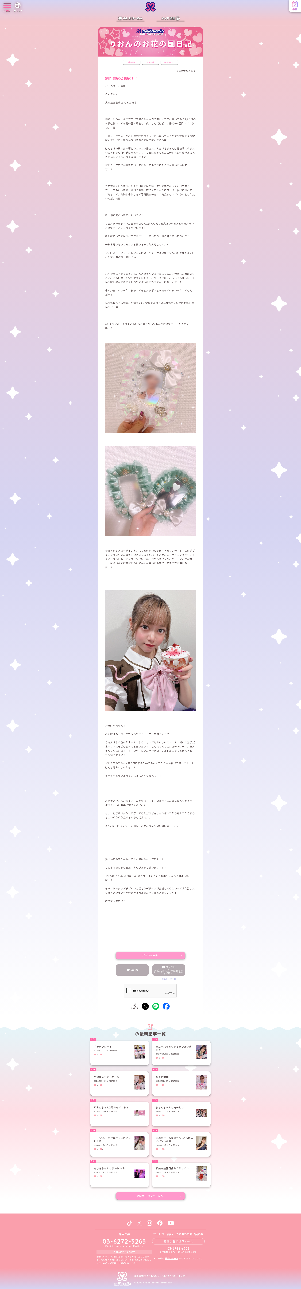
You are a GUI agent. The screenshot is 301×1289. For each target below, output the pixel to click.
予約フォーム (171, 1258)
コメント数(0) (169, 978)
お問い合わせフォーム (178, 1241)
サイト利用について (154, 1276)
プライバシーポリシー (176, 1276)
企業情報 (138, 1276)
